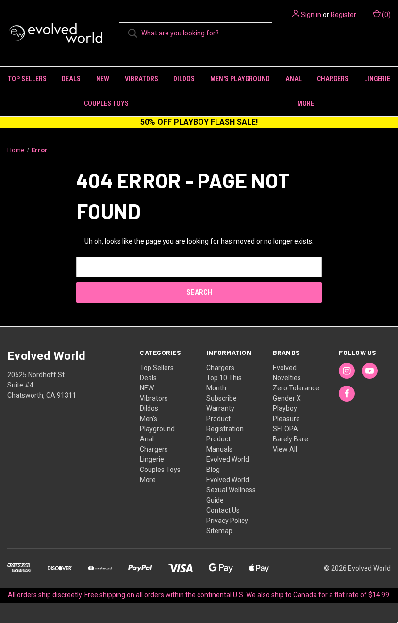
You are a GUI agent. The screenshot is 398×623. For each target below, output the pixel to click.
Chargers (332, 79)
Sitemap (219, 531)
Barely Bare (290, 439)
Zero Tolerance (296, 388)
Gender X (287, 398)
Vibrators (141, 79)
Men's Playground (240, 79)
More (148, 480)
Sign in (311, 14)
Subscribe (221, 398)
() (386, 14)
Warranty (220, 408)
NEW (102, 79)
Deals (71, 79)
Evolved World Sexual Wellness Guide (231, 490)
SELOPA (285, 429)
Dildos (184, 79)
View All (285, 449)
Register (343, 14)
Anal (293, 79)
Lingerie (377, 79)
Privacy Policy (227, 520)
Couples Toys (106, 103)
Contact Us (223, 510)
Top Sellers (27, 79)
